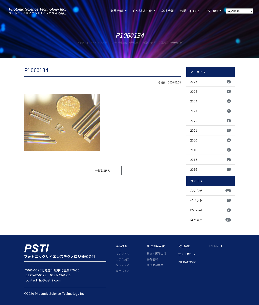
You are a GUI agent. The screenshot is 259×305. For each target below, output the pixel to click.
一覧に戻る (102, 170)
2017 (210, 159)
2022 (210, 120)
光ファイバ (123, 265)
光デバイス (123, 271)
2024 (210, 101)
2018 (210, 150)
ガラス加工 (123, 259)
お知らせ (210, 190)
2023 (210, 110)
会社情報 (167, 11)
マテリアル (123, 253)
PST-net (212, 11)
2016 (210, 169)
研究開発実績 (143, 11)
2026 (210, 81)
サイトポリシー (188, 254)
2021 (210, 130)
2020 (210, 140)
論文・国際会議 (156, 253)
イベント (210, 200)
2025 (210, 91)
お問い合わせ (189, 11)
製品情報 (117, 11)
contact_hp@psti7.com (43, 280)
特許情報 (152, 259)
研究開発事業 (155, 265)
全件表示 (210, 220)
